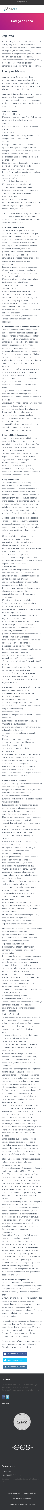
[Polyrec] (11, 9)
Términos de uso (14, 1493)
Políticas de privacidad (22, 1499)
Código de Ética (30, 1493)
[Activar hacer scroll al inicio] (39, 1505)
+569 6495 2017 (8, 1475)
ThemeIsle (31, 1504)
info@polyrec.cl (22, 1)
